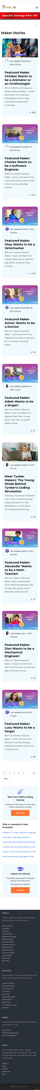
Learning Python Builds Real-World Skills (19, 842)
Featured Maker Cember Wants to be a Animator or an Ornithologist (18, 78)
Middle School (7, 999)
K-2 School (6, 991)
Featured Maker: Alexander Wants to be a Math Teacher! (18, 568)
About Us (5, 1063)
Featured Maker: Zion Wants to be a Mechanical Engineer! (19, 650)
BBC (3, 1074)
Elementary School (8, 997)
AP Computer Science (9, 1005)
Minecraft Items (7, 947)
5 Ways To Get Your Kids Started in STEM (19, 851)
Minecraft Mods (7, 950)
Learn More (6, 1030)
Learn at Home (7, 926)
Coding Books (7, 955)
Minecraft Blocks (8, 942)
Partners (5, 1069)
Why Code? (6, 958)
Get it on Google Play (9, 1035)
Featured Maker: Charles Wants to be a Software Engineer (18, 163)
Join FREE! (5, 961)
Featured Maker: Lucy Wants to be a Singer (20, 727)
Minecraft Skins (7, 934)
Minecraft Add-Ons (8, 945)
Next (6, 778)
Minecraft (5, 931)
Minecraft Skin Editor (9, 937)
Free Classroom (7, 989)
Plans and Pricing (8, 953)
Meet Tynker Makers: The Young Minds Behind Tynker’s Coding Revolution (19, 484)
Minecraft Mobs (7, 939)
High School (6, 1002)
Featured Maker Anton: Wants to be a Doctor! (20, 322)
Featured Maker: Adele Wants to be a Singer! (19, 401)
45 (34, 773)
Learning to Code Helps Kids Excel (16, 837)
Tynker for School (8, 983)
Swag (4, 1066)
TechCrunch (6, 1072)
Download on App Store (10, 1033)
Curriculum (5, 928)
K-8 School (6, 994)
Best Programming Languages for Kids (18, 856)
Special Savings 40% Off (20, 15)
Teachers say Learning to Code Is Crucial (19, 847)
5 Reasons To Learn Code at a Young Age (19, 832)
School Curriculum (8, 986)
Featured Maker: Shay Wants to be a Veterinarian (20, 244)
